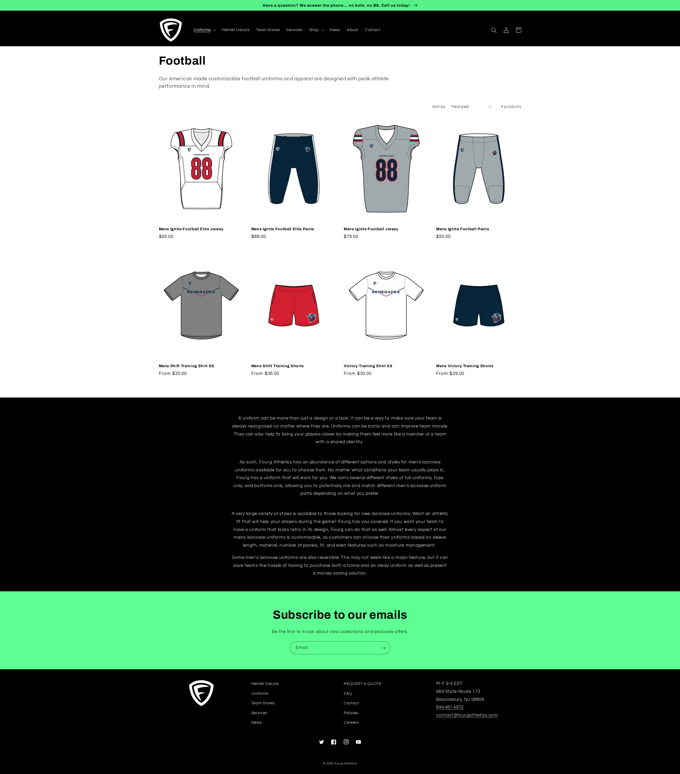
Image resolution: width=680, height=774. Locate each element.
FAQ (348, 694)
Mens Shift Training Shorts (277, 366)
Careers (351, 723)
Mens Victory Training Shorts (464, 366)
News (256, 723)
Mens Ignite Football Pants (462, 229)
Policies (351, 713)
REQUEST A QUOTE (362, 684)
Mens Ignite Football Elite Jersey (191, 229)
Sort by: (439, 107)
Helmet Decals (265, 684)
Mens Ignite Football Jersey (371, 229)
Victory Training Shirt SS (368, 366)
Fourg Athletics (346, 763)
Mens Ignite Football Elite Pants (282, 229)
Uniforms (260, 694)
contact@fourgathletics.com (467, 715)
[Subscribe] (384, 647)
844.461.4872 (450, 707)
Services (259, 713)
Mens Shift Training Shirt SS (186, 366)
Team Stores (263, 703)
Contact (351, 703)
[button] (204, 30)
